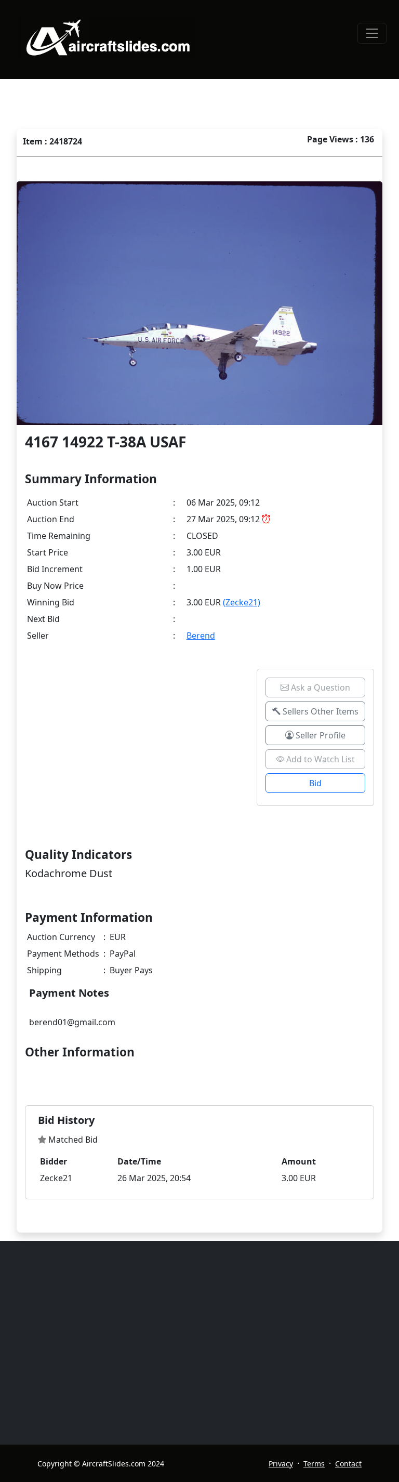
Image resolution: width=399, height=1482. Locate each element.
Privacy (281, 1463)
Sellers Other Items (319, 711)
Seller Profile (319, 735)
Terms (314, 1463)
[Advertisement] (205, 1342)
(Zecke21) (241, 602)
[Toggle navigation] (372, 33)
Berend (201, 635)
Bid (315, 783)
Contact (348, 1463)
